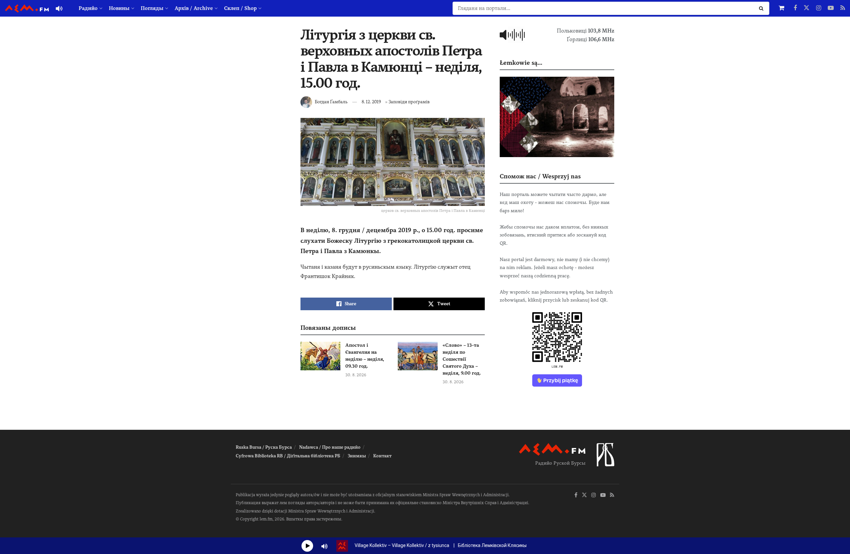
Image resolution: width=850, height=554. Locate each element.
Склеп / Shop (240, 8)
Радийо (88, 8)
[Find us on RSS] (842, 8)
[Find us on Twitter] (806, 8)
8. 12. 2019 (371, 101)
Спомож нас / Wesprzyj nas (540, 176)
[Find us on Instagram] (818, 8)
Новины (119, 8)
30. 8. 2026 (355, 375)
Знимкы (357, 455)
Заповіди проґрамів (409, 101)
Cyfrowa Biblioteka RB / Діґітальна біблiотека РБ (288, 455)
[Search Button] (762, 8)
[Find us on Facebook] (795, 8)
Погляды (152, 8)
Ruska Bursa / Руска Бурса (264, 447)
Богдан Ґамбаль (331, 101)
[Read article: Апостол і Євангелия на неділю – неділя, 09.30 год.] (320, 356)
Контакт (382, 455)
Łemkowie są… (521, 62)
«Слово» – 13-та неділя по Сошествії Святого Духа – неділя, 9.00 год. (462, 359)
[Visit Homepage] (27, 8)
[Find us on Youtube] (831, 8)
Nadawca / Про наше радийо (330, 447)
